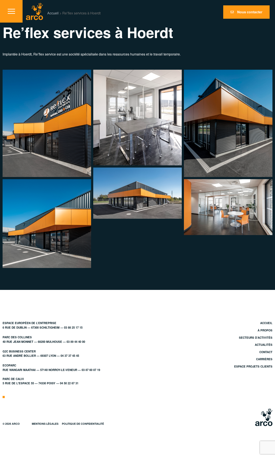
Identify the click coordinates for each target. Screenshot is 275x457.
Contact (265, 352)
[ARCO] (34, 11)
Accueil (53, 13)
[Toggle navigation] (11, 11)
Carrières (264, 359)
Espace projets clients (253, 366)
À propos (265, 330)
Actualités (263, 345)
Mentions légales (45, 424)
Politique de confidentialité (83, 424)
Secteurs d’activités (255, 337)
